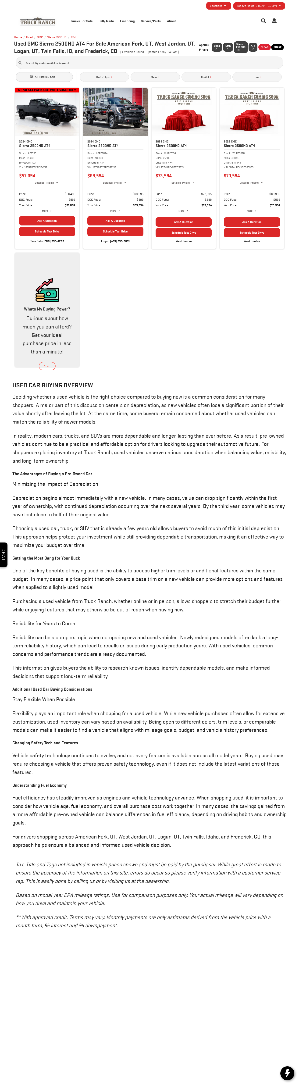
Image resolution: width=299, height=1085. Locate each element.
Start (47, 366)
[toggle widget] (287, 1073)
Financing (127, 21)
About (171, 21)
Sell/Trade (106, 21)
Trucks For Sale (81, 21)
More (45, 210)
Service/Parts (151, 21)
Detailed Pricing (44, 182)
